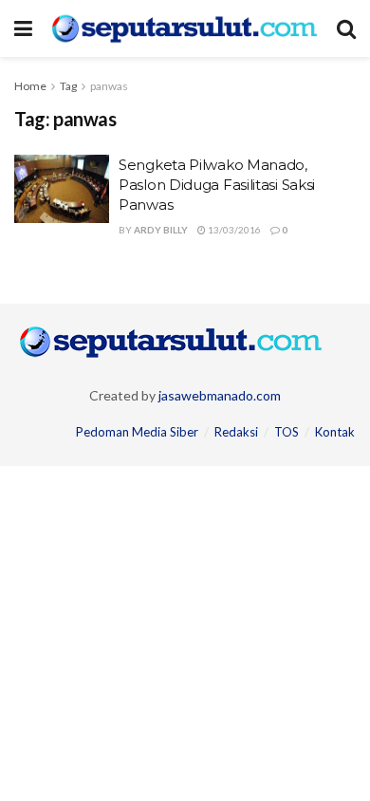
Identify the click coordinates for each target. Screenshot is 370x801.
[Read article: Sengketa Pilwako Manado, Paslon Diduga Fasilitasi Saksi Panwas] (61, 189)
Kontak (335, 431)
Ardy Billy (161, 229)
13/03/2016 (233, 229)
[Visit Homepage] (184, 28)
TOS (286, 431)
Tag (68, 86)
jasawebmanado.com (219, 395)
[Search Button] (346, 28)
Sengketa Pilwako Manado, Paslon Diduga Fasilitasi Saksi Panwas (217, 185)
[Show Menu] (23, 28)
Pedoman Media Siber (137, 431)
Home (30, 86)
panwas (109, 86)
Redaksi (236, 431)
